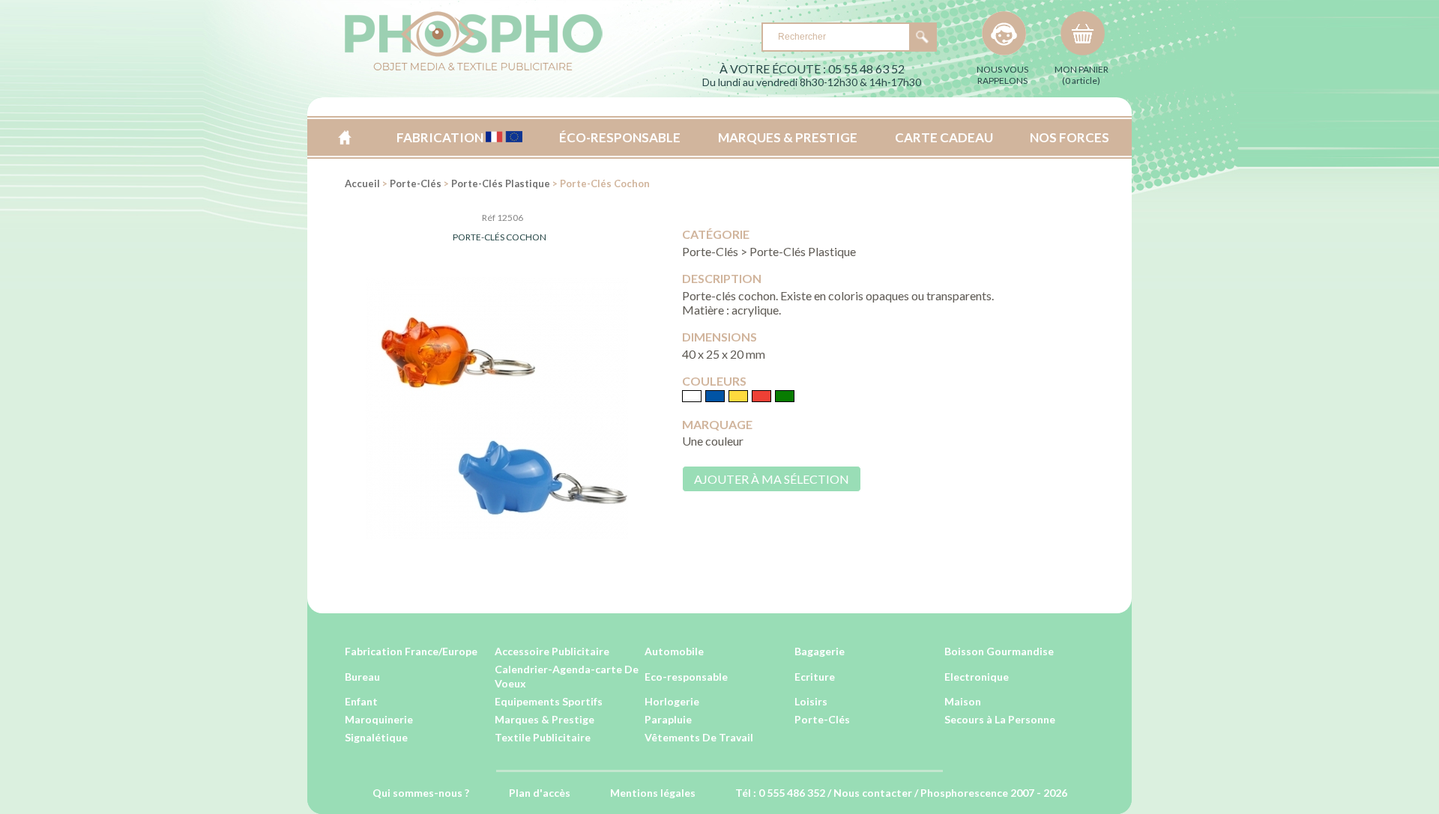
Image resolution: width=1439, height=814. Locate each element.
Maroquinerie (379, 719)
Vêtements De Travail (699, 737)
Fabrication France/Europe (411, 651)
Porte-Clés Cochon (499, 237)
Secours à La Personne (999, 719)
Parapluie (668, 719)
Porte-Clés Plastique (500, 183)
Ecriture (814, 676)
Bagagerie (819, 651)
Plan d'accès (539, 792)
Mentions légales (653, 792)
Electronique (976, 676)
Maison (962, 701)
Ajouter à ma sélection (771, 479)
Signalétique (376, 737)
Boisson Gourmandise (999, 651)
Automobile (674, 651)
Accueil (344, 137)
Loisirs (810, 701)
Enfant (361, 701)
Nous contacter (872, 792)
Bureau (362, 676)
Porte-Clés (415, 183)
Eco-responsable (686, 676)
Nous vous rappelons (1002, 75)
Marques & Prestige (544, 719)
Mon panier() (1081, 75)
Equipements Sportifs (549, 701)
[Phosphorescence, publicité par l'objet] (474, 68)
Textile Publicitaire (543, 737)
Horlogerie (672, 701)
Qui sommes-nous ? (420, 792)
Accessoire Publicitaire (552, 651)
